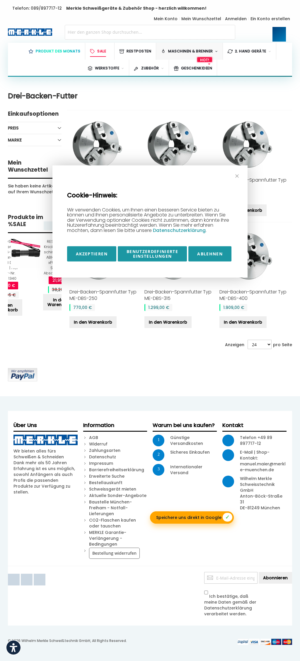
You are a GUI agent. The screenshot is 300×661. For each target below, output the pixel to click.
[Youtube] (27, 575)
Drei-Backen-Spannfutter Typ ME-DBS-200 (253, 183)
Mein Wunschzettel (201, 19)
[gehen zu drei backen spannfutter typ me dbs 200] (254, 144)
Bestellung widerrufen (114, 553)
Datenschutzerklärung (179, 230)
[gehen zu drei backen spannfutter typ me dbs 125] (104, 144)
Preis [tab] (13, 128)
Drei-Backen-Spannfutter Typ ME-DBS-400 (253, 295)
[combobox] (150, 32)
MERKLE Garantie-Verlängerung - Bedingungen (107, 538)
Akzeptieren (92, 253)
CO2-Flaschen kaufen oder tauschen (112, 523)
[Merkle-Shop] (29, 32)
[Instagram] (39, 575)
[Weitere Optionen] (22, 371)
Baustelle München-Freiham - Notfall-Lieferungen (110, 508)
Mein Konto (166, 19)
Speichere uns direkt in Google (193, 517)
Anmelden (236, 19)
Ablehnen (210, 253)
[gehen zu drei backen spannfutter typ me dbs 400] (254, 256)
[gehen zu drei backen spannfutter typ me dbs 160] (179, 144)
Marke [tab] (15, 140)
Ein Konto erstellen (270, 19)
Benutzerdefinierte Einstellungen (152, 253)
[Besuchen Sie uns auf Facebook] (14, 575)
